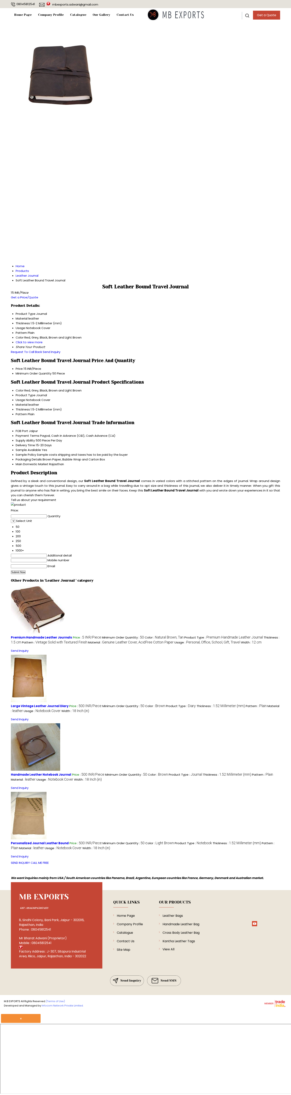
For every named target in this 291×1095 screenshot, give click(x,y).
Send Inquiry (51, 352)
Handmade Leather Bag (181, 924)
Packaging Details (29, 459)
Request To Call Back (26, 352)
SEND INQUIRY (20, 863)
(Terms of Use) (55, 1001)
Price (19, 369)
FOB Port (22, 431)
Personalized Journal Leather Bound (40, 843)
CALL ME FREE (40, 863)
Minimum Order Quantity (33, 373)
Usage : (207, 642)
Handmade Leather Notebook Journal (41, 774)
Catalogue (78, 15)
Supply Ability (25, 440)
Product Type (25, 395)
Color (20, 390)
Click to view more (29, 342)
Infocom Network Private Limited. (63, 1005)
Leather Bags (173, 915)
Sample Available (28, 450)
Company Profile (51, 15)
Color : (164, 637)
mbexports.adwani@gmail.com (75, 4)
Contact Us (125, 15)
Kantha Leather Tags (179, 941)
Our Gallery (101, 15)
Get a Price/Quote (24, 297)
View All (168, 949)
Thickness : (221, 706)
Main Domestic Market (32, 464)
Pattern (21, 414)
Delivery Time (25, 445)
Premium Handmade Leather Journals (41, 637)
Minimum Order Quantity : (123, 637)
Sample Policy (26, 455)
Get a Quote (266, 15)
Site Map (123, 949)
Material (22, 405)
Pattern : (54, 642)
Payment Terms (27, 436)
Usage (20, 400)
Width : (251, 642)
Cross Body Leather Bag (181, 932)
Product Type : (223, 637)
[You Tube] (254, 925)
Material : (131, 642)
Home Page (23, 15)
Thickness (23, 409)
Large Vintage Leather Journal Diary (39, 706)
